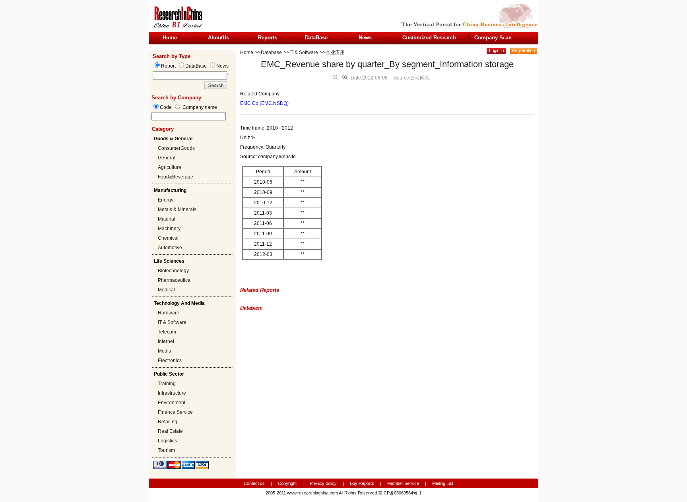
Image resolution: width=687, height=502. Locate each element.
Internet (166, 341)
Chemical (168, 238)
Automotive (170, 247)
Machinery (169, 228)
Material (166, 219)
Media (164, 351)
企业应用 (335, 52)
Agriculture (169, 167)
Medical (166, 290)
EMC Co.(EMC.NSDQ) (264, 103)
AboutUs (218, 38)
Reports (267, 38)
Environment (171, 402)
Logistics (167, 441)
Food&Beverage (175, 177)
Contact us (254, 483)
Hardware (168, 313)
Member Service (403, 483)
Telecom (167, 332)
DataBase (316, 38)
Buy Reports (362, 483)
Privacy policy (324, 483)
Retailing (167, 421)
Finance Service (175, 412)
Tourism (166, 450)
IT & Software (172, 322)
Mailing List (442, 483)
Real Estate (170, 431)
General (166, 158)
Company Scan (493, 38)
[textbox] (188, 116)
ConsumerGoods (176, 148)
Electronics (170, 360)
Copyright (287, 483)
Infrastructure (172, 393)
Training (167, 383)
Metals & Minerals (177, 209)
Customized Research (429, 38)
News (365, 38)
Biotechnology (173, 270)
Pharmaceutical (175, 280)
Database (271, 52)
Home (170, 38)
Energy (165, 200)
